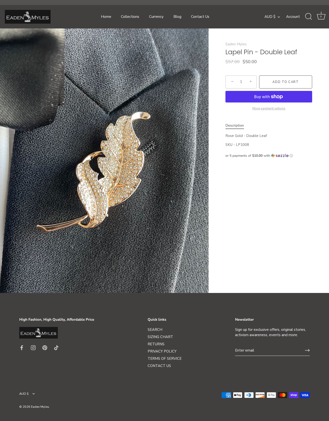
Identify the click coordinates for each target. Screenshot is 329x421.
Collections (130, 16)
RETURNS (156, 344)
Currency (156, 16)
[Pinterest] (44, 347)
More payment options (268, 108)
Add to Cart (285, 82)
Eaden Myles (236, 44)
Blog (177, 16)
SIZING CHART (160, 336)
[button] (268, 155)
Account (293, 16)
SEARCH (155, 329)
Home (106, 16)
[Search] (308, 16)
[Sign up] (307, 350)
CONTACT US (159, 365)
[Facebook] (21, 347)
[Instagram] (33, 347)
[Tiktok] (56, 347)
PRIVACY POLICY (162, 351)
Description (234, 125)
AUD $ (270, 16)
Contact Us (200, 16)
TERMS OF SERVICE (165, 358)
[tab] (237, 125)
